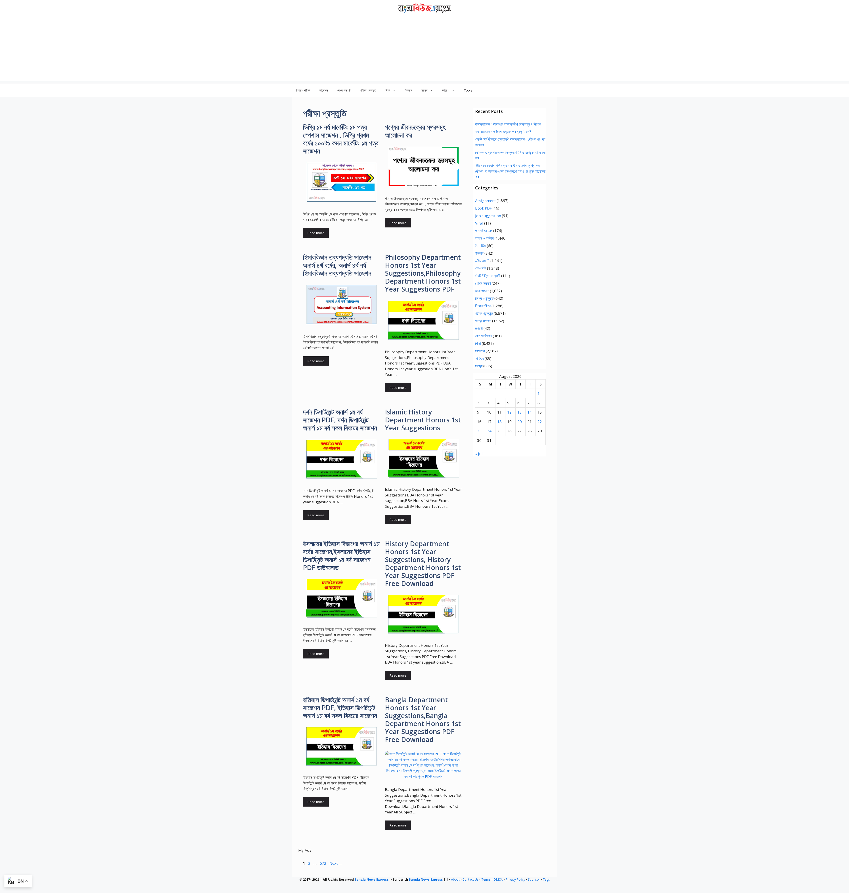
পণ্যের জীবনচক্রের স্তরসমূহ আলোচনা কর (415, 130)
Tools (468, 90)
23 (479, 430)
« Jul (479, 453)
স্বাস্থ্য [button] (424, 90)
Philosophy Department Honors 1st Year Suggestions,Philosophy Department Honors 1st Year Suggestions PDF (423, 273)
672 (323, 863)
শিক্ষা (478, 343)
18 (499, 421)
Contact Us (470, 879)
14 (529, 412)
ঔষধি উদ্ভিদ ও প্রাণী (487, 275)
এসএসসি (480, 268)
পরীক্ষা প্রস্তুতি (368, 90)
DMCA (498, 879)
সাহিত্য (479, 358)
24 (489, 430)
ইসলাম (408, 90)
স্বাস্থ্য (478, 365)
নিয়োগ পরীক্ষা (303, 90)
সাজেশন (323, 90)
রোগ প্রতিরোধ (483, 335)
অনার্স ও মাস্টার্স (484, 238)
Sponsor (534, 879)
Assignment (485, 200)
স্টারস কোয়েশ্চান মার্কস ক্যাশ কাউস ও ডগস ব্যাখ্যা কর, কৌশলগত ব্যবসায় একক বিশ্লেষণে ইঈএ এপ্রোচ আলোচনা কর (510, 171)
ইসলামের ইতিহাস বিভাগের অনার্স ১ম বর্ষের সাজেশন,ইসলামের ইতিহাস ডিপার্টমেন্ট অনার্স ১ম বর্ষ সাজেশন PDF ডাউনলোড (341, 555)
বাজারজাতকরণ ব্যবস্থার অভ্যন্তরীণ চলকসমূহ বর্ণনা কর (508, 124)
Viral (479, 223)
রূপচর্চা (479, 328)
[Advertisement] (424, 50)
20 (519, 421)
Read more (315, 233)
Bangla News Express (372, 879)
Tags (546, 879)
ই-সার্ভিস (480, 245)
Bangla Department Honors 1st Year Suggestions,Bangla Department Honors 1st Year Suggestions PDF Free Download (423, 719)
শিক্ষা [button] (387, 90)
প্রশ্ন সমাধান (344, 90)
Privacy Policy (515, 879)
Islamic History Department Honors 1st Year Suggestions (423, 419)
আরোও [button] (445, 90)
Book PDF (483, 208)
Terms (486, 879)
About (455, 879)
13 (519, 412)
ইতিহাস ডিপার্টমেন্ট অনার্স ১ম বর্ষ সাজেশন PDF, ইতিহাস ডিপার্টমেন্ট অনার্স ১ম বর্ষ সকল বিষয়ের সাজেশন (340, 707)
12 (509, 412)
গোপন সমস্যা (483, 283)
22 (539, 421)
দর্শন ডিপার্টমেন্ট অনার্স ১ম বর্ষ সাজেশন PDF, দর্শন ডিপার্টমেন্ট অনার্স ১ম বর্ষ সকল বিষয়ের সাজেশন (340, 419)
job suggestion (488, 215)
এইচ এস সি (482, 260)
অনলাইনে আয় (483, 230)
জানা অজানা (482, 290)
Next (335, 863)
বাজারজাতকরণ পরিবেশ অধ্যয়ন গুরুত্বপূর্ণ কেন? (503, 131)
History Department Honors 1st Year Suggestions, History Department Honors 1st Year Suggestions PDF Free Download (423, 563)
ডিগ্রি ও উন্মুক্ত (484, 298)
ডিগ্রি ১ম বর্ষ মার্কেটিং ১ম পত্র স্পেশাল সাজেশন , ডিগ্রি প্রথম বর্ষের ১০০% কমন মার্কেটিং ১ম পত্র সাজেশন (341, 138)
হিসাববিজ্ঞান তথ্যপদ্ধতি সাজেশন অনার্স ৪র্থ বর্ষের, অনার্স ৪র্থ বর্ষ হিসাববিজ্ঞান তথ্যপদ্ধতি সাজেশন (337, 265)
